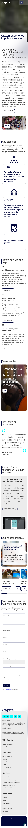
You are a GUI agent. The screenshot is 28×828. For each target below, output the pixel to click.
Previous (18, 588)
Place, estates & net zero (9, 785)
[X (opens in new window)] (19, 717)
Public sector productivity (9, 780)
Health (4, 764)
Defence (4, 759)
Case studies (6, 747)
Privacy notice (5, 818)
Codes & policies (7, 808)
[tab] (4, 593)
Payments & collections (8, 777)
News (4, 800)
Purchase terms (5, 821)
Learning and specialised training (11, 782)
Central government (7, 756)
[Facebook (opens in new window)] (15, 717)
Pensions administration (8, 788)
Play (6, 125)
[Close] (21, 2)
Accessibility (13, 821)
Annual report (6, 806)
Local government (7, 767)
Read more (4, 391)
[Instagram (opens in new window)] (11, 717)
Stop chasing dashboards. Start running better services (10, 583)
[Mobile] (25, 2)
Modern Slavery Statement (7, 824)
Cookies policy (20, 818)
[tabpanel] (14, 387)
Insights (4, 797)
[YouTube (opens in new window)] (8, 717)
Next (24, 588)
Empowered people (7, 744)
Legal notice (12, 818)
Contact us (5, 811)
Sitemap (19, 821)
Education (5, 762)
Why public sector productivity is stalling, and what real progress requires (14, 547)
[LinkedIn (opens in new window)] (4, 717)
